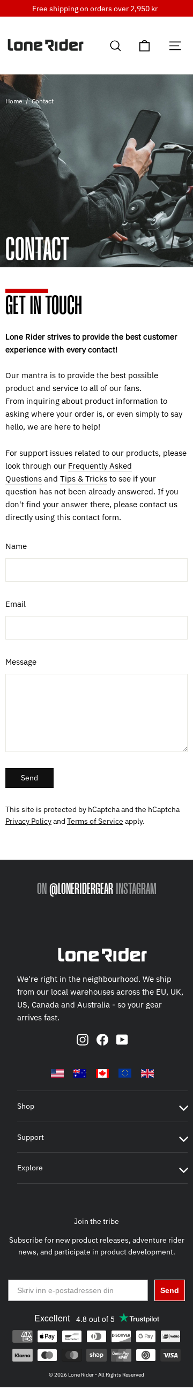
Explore (30, 1167)
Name (16, 546)
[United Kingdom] (147, 1073)
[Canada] (102, 1073)
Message (20, 662)
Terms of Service (95, 821)
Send (29, 778)
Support (30, 1137)
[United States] (57, 1073)
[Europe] (124, 1072)
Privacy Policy (28, 821)
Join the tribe (96, 1221)
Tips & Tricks (83, 478)
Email (15, 604)
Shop (25, 1106)
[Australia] (79, 1073)
